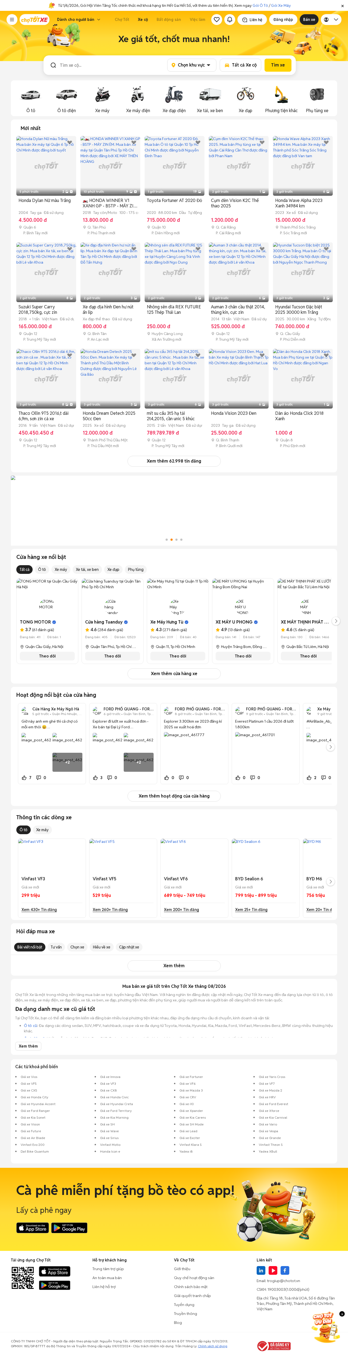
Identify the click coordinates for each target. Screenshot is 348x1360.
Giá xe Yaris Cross (272, 1077)
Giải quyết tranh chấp (192, 1295)
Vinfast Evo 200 (33, 1145)
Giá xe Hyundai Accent (38, 1104)
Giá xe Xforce (269, 1111)
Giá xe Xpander (191, 1111)
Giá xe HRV (267, 1097)
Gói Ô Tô (260, 5)
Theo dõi (47, 656)
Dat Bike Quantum (35, 1151)
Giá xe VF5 (29, 1083)
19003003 (276, 1289)
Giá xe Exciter (189, 1138)
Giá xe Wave (109, 1131)
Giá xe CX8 (108, 1090)
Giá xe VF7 (267, 1083)
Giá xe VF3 (108, 1083)
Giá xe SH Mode (191, 1124)
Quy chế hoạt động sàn (194, 1277)
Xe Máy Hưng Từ (166, 622)
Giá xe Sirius (109, 1138)
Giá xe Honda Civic (114, 1097)
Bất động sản (169, 19)
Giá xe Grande (270, 1138)
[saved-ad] (216, 19)
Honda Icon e (110, 1151)
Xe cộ (143, 19)
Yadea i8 (186, 1151)
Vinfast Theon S (271, 1145)
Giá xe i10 (186, 1104)
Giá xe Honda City (34, 1097)
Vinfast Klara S (190, 1145)
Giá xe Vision (30, 1124)
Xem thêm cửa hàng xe (174, 673)
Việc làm (197, 19)
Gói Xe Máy (281, 5)
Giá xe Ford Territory (116, 1111)
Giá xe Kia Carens (192, 1117)
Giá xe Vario (268, 1124)
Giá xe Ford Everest (273, 1104)
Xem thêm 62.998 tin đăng (174, 461)
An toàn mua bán (107, 1277)
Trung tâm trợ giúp (108, 1268)
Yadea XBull (268, 1151)
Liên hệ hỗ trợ (104, 1286)
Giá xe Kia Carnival (273, 1117)
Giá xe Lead (188, 1131)
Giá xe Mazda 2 (270, 1090)
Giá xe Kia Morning (114, 1117)
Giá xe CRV (187, 1097)
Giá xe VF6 (187, 1083)
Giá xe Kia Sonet (33, 1117)
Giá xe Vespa (268, 1131)
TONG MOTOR (35, 622)
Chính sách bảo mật (190, 1286)
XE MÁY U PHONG (234, 622)
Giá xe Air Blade (33, 1138)
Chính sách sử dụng (212, 1346)
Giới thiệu (182, 1268)
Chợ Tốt (122, 19)
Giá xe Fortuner (191, 1077)
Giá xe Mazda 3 (191, 1090)
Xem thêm (174, 966)
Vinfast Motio (110, 1145)
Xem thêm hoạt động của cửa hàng (174, 796)
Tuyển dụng (184, 1304)
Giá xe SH (107, 1124)
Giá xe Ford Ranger (35, 1111)
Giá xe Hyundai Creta (116, 1104)
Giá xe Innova (110, 1077)
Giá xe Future (31, 1131)
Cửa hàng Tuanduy (104, 622)
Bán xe (309, 19)
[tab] (30, 128)
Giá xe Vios (29, 1077)
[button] (342, 5)
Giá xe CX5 (29, 1090)
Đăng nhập (283, 19)
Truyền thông (185, 1313)
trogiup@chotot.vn (283, 1280)
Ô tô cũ (30, 1025)
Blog (178, 1322)
